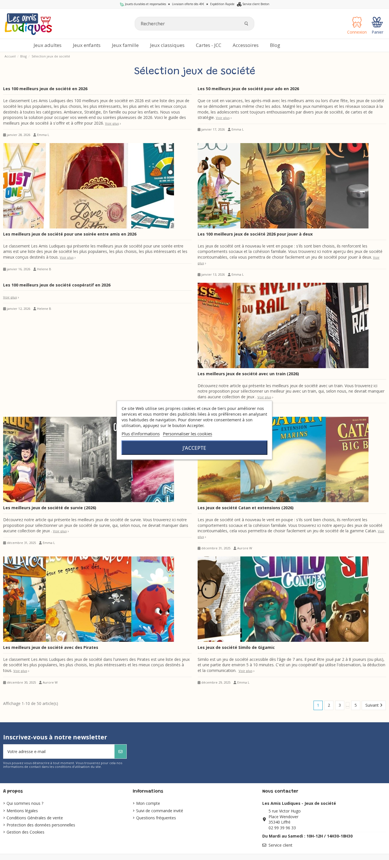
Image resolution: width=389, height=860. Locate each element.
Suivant (372, 705)
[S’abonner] (120, 751)
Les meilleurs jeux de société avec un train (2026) (248, 373)
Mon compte (148, 803)
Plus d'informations (141, 433)
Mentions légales (22, 810)
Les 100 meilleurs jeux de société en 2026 (45, 88)
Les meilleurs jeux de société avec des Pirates (50, 647)
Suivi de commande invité (159, 810)
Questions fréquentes (156, 817)
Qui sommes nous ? (25, 803)
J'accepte (194, 447)
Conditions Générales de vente (35, 817)
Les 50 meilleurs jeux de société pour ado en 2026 (248, 88)
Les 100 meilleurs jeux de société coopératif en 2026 (56, 285)
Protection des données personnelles (41, 825)
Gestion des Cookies (25, 832)
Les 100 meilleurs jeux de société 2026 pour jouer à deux (255, 234)
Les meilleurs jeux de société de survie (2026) (49, 507)
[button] (245, 45)
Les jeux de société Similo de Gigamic (236, 647)
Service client (280, 845)
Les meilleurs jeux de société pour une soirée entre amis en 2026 (69, 234)
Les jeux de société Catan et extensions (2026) (246, 507)
